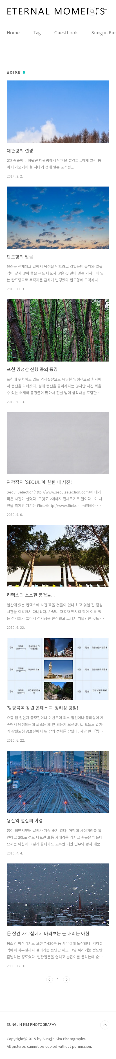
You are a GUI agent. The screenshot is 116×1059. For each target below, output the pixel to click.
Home (13, 32)
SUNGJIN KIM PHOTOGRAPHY (31, 1024)
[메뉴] (105, 11)
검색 (92, 11)
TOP (104, 1024)
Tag (37, 32)
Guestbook (66, 32)
